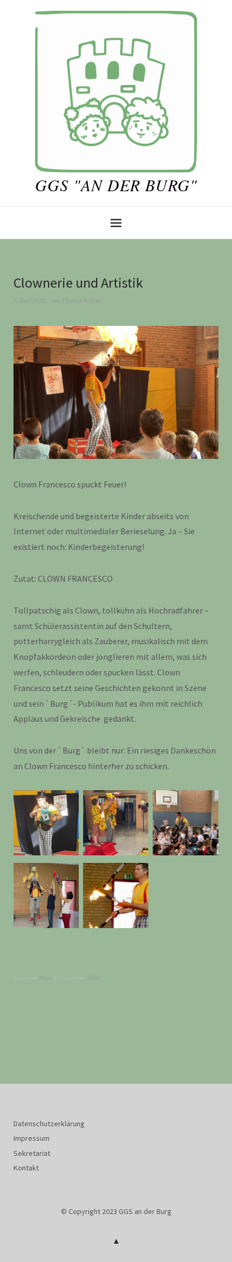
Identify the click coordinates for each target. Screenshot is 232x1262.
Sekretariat (31, 1153)
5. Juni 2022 (29, 300)
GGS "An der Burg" (116, 185)
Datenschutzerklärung (49, 1123)
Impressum (31, 1138)
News (45, 977)
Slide (94, 977)
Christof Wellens (81, 300)
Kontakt (26, 1168)
